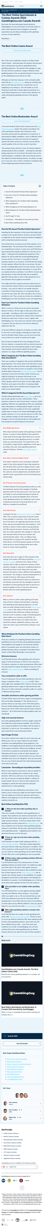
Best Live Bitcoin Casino (15, 1067)
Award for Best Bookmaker (22, 121)
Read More (5, 38)
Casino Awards (29, 396)
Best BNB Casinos (13, 1074)
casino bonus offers (28, 872)
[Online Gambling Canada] (10, 6)
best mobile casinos (30, 449)
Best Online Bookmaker (28, 371)
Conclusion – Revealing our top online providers (22, 219)
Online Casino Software (11, 1133)
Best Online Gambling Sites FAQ (16, 223)
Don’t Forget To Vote (13, 216)
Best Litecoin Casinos (14, 1072)
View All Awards (22, 1044)
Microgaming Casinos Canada (13, 1139)
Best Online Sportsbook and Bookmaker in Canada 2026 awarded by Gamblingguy (19, 1008)
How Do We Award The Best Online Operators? (21, 192)
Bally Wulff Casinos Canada (12, 1146)
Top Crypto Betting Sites (15, 1077)
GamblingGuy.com (33, 823)
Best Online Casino (17, 82)
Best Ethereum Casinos (15, 1069)
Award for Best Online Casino (22, 50)
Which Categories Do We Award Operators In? (21, 207)
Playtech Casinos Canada (12, 1155)
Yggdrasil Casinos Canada (12, 1158)
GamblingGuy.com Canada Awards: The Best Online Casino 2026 (20, 970)
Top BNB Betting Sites (14, 1079)
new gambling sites (31, 906)
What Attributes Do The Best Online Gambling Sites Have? (23, 211)
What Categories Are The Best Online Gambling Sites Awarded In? (22, 202)
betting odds (24, 681)
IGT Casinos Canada (10, 1152)
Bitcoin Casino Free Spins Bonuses (19, 1064)
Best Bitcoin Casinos (14, 1062)
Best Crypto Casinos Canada (17, 1059)
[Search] (28, 6)
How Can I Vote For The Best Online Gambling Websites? (21, 196)
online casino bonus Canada (26, 514)
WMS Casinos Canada (11, 1149)
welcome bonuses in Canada (19, 917)
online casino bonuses (16, 669)
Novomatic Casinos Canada (12, 1143)
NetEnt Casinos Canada (11, 1136)
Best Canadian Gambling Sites (9, 10)
